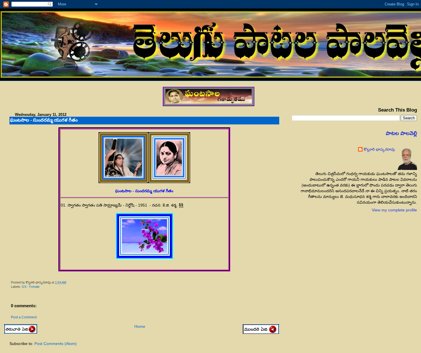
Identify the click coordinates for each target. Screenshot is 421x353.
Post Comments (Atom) (55, 343)
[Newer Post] (20, 332)
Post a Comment (24, 317)
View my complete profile (394, 210)
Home (139, 326)
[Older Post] (261, 329)
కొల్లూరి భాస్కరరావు (379, 149)
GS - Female (31, 286)
